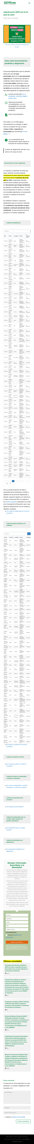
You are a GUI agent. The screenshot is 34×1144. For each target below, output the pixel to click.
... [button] (10, 481)
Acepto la (13, 936)
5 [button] (22, 481)
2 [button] (15, 481)
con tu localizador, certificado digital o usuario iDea (18, 96)
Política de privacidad (18, 1117)
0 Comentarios (14, 18)
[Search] (29, 533)
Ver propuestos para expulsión (14, 806)
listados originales (11, 502)
